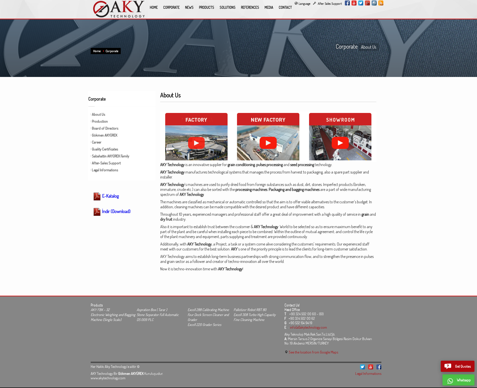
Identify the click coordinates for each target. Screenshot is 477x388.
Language (304, 3)
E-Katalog (110, 196)
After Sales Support (329, 3)
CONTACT (285, 7)
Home (97, 51)
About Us (98, 114)
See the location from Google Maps (313, 352)
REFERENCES (250, 7)
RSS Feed (380, 2)
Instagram (374, 2)
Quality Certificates (105, 149)
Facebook (347, 2)
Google (367, 2)
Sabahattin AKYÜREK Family (110, 156)
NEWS (189, 7)
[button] (458, 366)
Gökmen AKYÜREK (104, 135)
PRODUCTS (206, 7)
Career (96, 142)
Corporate (112, 51)
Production (100, 121)
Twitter (360, 2)
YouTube (354, 2)
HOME (154, 7)
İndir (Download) (115, 211)
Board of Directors (105, 128)
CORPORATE (171, 7)
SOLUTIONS (228, 7)
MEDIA (269, 7)
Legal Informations (105, 170)
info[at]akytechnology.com (308, 327)
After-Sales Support (106, 163)
